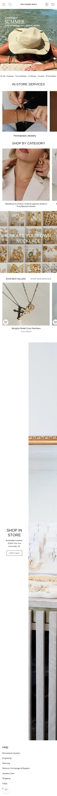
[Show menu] (4, 4)
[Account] (47, 4)
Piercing (6, 763)
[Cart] (53, 4)
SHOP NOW (28, 248)
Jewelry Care (8, 773)
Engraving (6, 758)
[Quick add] (5, 322)
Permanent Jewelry (11, 753)
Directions (14, 553)
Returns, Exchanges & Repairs (16, 768)
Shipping (6, 778)
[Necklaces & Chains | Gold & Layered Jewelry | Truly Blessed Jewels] (26, 175)
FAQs (4, 783)
